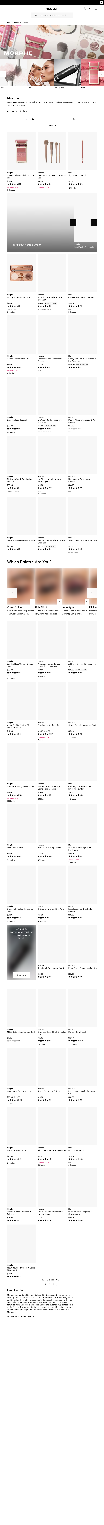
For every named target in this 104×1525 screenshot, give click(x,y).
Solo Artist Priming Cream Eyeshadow (79, 848)
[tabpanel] (52, 702)
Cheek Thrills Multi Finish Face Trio (20, 176)
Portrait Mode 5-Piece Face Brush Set (50, 298)
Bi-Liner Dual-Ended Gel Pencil (51, 909)
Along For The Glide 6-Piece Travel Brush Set (19, 726)
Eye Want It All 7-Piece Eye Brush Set (50, 421)
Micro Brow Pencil (15, 847)
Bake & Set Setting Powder (50, 847)
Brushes (3, 88)
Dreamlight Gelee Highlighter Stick (20, 910)
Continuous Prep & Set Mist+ (20, 1091)
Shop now (21, 975)
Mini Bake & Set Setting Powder (52, 1150)
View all (59, 1280)
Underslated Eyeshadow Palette (79, 480)
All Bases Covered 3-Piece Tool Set (82, 665)
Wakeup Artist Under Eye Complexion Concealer (49, 787)
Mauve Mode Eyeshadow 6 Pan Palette (82, 421)
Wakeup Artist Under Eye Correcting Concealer (49, 665)
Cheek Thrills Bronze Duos (18, 358)
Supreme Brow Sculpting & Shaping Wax (80, 1212)
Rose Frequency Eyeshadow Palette (80, 910)
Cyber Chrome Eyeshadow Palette (19, 1212)
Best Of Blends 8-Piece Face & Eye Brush (51, 541)
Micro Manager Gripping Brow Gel (81, 1092)
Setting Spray (59, 88)
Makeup (24, 111)
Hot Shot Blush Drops (16, 1150)
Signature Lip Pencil (77, 175)
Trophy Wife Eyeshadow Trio (19, 297)
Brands (16, 22)
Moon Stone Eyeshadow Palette (82, 968)
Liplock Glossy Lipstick (17, 420)
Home (9, 22)
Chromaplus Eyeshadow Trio (80, 297)
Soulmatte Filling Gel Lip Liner (20, 786)
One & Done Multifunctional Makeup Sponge (50, 1212)
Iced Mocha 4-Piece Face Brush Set (52, 176)
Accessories (12, 111)
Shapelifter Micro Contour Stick (82, 725)
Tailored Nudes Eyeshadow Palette (50, 359)
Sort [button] (74, 119)
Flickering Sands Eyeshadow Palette (19, 480)
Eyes (29, 88)
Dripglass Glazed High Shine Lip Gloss (52, 1033)
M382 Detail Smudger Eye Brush (21, 1032)
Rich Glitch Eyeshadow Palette (51, 968)
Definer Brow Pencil (77, 1032)
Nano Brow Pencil (76, 1150)
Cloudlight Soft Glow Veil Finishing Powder (79, 787)
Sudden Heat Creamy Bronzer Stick (20, 665)
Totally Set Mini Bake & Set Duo (82, 540)
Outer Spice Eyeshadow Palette (21, 540)
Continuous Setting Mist (48, 725)
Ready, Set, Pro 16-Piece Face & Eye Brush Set (82, 359)
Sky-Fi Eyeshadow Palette (49, 1091)
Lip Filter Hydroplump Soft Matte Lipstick (49, 480)
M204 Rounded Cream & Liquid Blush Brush (21, 1269)
